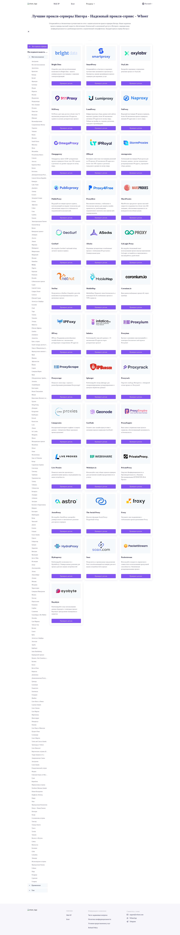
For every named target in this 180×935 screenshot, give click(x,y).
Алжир (34, 191)
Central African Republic (39, 178)
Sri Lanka (35, 431)
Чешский (34, 521)
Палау (33, 815)
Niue (33, 801)
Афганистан (35, 361)
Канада (34, 75)
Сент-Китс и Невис (38, 701)
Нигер (34, 265)
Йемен (34, 365)
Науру (33, 798)
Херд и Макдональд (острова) (41, 348)
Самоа (34, 841)
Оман (33, 451)
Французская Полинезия (39, 805)
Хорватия (35, 548)
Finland (34, 531)
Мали (33, 148)
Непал (34, 448)
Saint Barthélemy (37, 651)
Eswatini (34, 305)
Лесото (34, 238)
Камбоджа (35, 415)
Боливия (34, 848)
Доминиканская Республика (40, 678)
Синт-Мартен (36, 738)
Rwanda (34, 278)
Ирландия (35, 555)
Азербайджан (36, 385)
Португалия (35, 601)
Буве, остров (36, 341)
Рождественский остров (39, 768)
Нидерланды (35, 101)
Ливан (34, 428)
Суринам (34, 878)
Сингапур (35, 468)
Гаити (33, 631)
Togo (33, 311)
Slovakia (34, 618)
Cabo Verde (35, 185)
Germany (34, 85)
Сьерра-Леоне (36, 291)
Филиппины (35, 455)
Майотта (34, 325)
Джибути (34, 188)
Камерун (34, 181)
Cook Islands (35, 765)
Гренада (34, 681)
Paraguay (34, 875)
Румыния (34, 605)
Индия (34, 88)
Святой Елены (36, 288)
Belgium (34, 508)
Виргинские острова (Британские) (42, 751)
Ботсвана (34, 171)
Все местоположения (38, 65)
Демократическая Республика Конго (43, 175)
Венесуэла (35, 845)
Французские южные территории (42, 351)
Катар (33, 461)
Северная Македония (38, 591)
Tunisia (34, 315)
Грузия (34, 401)
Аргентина (35, 68)
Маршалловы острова (38, 785)
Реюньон (34, 275)
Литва (34, 571)
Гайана (34, 868)
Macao (34, 438)
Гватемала (35, 691)
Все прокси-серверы (39, 46)
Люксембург (35, 575)
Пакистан (35, 111)
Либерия (34, 235)
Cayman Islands (36, 705)
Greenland (35, 685)
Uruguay (34, 881)
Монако (34, 581)
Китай (34, 78)
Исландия (35, 561)
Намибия (34, 261)
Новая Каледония (37, 791)
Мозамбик (35, 151)
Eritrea (34, 201)
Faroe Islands (35, 535)
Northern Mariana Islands (39, 788)
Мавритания (35, 251)
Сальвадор (35, 735)
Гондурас (34, 695)
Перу (33, 871)
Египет (34, 195)
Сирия (34, 368)
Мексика (34, 145)
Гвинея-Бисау (36, 225)
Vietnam (34, 131)
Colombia (34, 855)
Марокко (34, 245)
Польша (34, 108)
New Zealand (35, 105)
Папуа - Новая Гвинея (38, 808)
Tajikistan (34, 475)
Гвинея (34, 218)
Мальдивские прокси (38, 441)
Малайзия (35, 445)
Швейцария (35, 515)
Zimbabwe (35, 335)
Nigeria (34, 268)
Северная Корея (36, 371)
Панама (34, 725)
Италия (34, 95)
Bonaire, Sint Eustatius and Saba (41, 658)
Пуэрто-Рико (36, 731)
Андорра (34, 495)
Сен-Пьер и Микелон (38, 728)
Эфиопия (34, 205)
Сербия (34, 608)
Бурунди (34, 271)
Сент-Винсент (36, 748)
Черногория (35, 588)
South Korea (35, 141)
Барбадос (34, 648)
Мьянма (34, 358)
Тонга (33, 828)
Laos (33, 425)
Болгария (34, 511)
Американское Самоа (38, 758)
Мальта (34, 595)
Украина (34, 128)
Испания (34, 115)
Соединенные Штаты (38, 125)
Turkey (34, 481)
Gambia (34, 215)
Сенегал (34, 295)
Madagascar (35, 248)
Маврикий (35, 255)
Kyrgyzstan (35, 411)
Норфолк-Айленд (37, 795)
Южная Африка (36, 328)
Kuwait (34, 418)
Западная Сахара (37, 198)
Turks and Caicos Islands (39, 741)
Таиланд (34, 471)
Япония (34, 138)
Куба (33, 635)
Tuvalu (34, 831)
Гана (33, 211)
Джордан (34, 408)
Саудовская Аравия (38, 465)
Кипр (33, 518)
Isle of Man (35, 558)
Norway (34, 598)
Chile (33, 851)
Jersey (33, 565)
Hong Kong (35, 405)
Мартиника (35, 715)
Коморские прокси (37, 231)
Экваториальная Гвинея (39, 221)
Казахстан (35, 421)
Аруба (34, 645)
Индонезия (35, 98)
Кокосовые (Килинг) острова (41, 398)
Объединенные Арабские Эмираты (42, 378)
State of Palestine (37, 458)
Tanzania (34, 318)
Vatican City (35, 625)
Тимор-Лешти (36, 825)
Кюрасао (34, 671)
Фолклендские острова (39, 861)
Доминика (35, 675)
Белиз (33, 665)
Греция (34, 545)
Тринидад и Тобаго (38, 745)
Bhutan (34, 395)
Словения (35, 611)
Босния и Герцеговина (39, 505)
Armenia (34, 381)
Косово (34, 628)
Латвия (34, 578)
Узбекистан (35, 488)
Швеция (34, 118)
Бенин (34, 168)
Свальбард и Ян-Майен (39, 615)
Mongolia (34, 435)
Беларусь (34, 491)
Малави (34, 258)
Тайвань (34, 485)
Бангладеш (35, 388)
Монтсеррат (35, 718)
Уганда (34, 321)
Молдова (34, 585)
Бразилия (35, 71)
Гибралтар (35, 541)
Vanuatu (34, 835)
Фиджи (34, 771)
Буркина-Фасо (36, 165)
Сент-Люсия (35, 708)
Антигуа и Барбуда (37, 301)
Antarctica (35, 338)
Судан (33, 285)
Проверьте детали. (66, 83)
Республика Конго (37, 155)
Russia (33, 135)
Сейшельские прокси (38, 281)
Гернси (34, 538)
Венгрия (34, 551)
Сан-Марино (36, 621)
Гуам (33, 778)
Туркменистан (36, 478)
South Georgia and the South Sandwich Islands (45, 345)
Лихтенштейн (36, 568)
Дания (34, 525)
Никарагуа (35, 721)
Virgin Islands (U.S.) (38, 755)
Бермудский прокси (38, 655)
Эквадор (34, 858)
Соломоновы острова (38, 818)
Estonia (34, 528)
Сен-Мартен (35, 711)
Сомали (34, 158)
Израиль (34, 91)
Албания (34, 498)
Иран (33, 355)
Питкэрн (34, 811)
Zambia (34, 331)
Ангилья (34, 641)
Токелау (34, 821)
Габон (33, 208)
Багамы (34, 661)
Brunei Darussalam (37, 391)
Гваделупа (35, 688)
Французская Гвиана (38, 865)
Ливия (34, 241)
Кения (33, 228)
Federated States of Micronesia (41, 775)
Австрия (34, 501)
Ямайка (34, 698)
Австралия (35, 61)
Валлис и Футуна (37, 838)
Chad (33, 308)
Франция (34, 81)
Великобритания (37, 121)
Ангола (34, 161)
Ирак (33, 375)
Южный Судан (36, 298)
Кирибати (35, 781)
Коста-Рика (35, 668)
